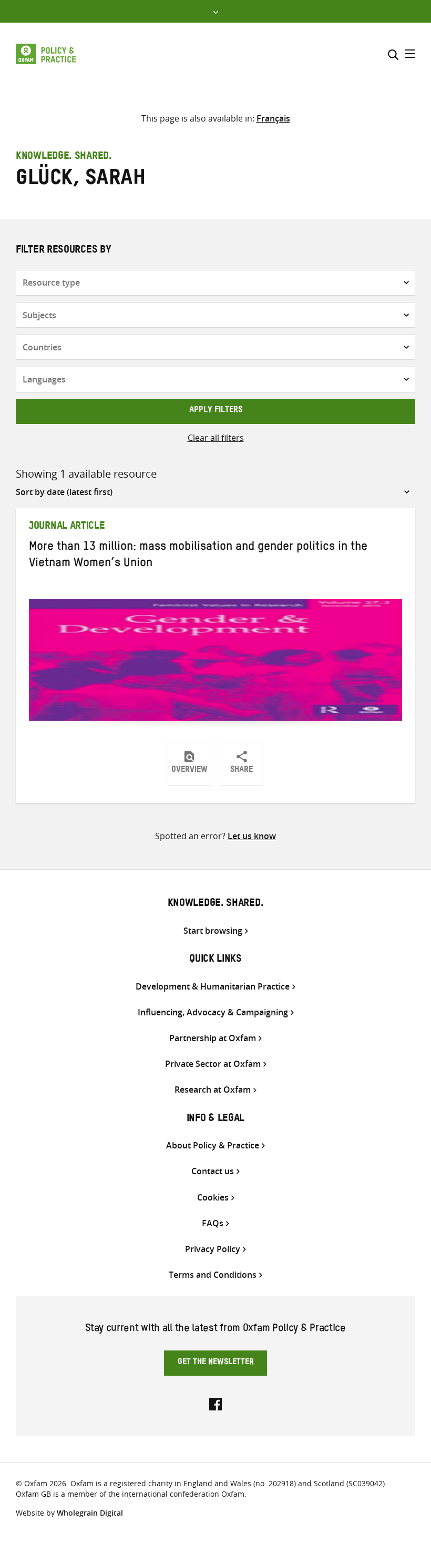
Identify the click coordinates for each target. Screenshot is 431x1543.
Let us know (252, 836)
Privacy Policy (212, 1249)
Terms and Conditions (212, 1275)
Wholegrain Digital (90, 1513)
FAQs (212, 1223)
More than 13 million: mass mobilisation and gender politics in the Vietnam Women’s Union (198, 556)
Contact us (212, 1171)
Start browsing (212, 931)
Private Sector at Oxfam (213, 1064)
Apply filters (215, 411)
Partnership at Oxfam (212, 1038)
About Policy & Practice (212, 1146)
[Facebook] (215, 1403)
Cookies (213, 1198)
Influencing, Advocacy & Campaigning (213, 1012)
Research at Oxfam (213, 1090)
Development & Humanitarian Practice (213, 987)
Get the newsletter (216, 1363)
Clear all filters (216, 437)
